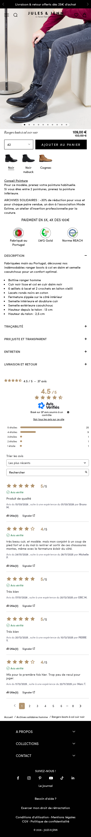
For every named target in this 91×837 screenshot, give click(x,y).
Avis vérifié (17, 492)
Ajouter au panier (61, 144)
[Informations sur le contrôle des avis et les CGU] (68, 412)
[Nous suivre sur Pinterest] (40, 778)
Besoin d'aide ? (45, 798)
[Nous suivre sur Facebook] (18, 778)
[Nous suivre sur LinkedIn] (73, 778)
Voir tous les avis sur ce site (48, 419)
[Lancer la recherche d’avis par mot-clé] (86, 472)
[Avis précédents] (14, 705)
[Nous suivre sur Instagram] (29, 778)
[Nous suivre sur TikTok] (62, 778)
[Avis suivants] (80, 706)
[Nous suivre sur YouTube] (51, 778)
